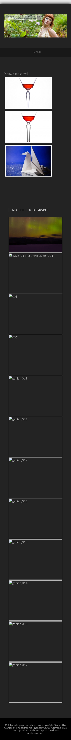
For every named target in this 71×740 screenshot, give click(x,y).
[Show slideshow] (16, 73)
